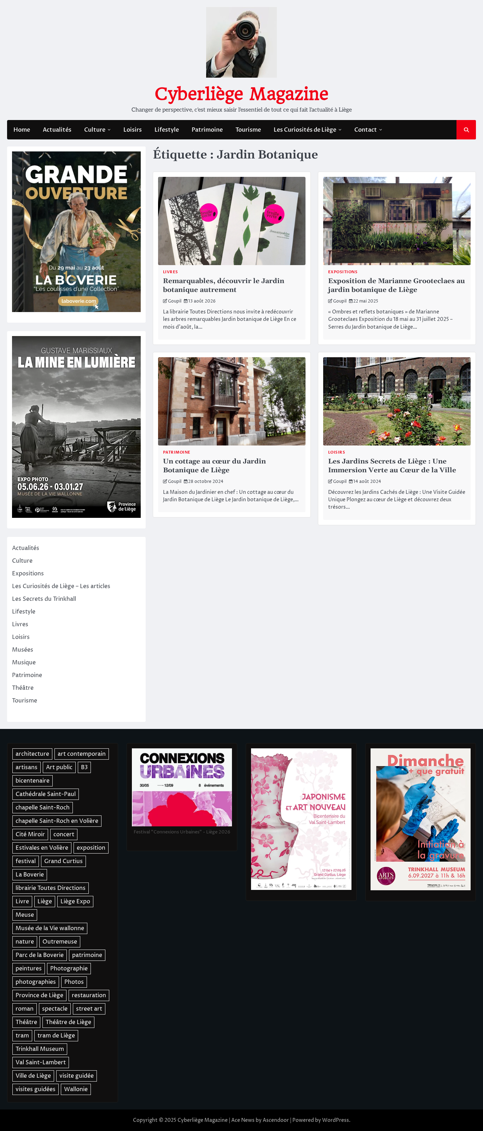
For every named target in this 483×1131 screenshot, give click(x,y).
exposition (91, 848)
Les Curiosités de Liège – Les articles (61, 586)
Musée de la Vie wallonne (50, 928)
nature (25, 942)
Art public (59, 767)
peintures (29, 969)
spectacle (55, 1009)
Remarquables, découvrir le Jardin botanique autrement (223, 285)
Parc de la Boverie (40, 955)
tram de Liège (56, 1036)
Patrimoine (207, 130)
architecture (32, 754)
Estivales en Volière (42, 848)
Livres (170, 272)
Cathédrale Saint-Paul (46, 794)
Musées (22, 650)
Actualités (57, 130)
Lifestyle (167, 130)
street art (89, 1009)
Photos (74, 982)
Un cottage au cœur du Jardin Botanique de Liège (214, 466)
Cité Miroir (30, 834)
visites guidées (36, 1089)
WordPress (335, 1120)
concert (63, 834)
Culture (94, 130)
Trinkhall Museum (40, 1049)
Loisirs (132, 130)
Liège (44, 901)
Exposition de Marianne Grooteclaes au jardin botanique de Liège (396, 285)
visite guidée (76, 1076)
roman (25, 1009)
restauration (89, 995)
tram (22, 1036)
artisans (26, 767)
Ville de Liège (33, 1076)
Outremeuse (59, 942)
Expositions (343, 272)
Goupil (174, 301)
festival (26, 861)
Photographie (69, 969)
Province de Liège (39, 995)
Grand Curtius (63, 861)
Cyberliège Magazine (241, 94)
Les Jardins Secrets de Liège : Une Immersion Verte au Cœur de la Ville (392, 466)
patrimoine (87, 955)
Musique (24, 662)
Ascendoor (276, 1120)
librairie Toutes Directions (51, 888)
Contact (365, 130)
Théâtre (23, 688)
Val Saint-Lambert (41, 1062)
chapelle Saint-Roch (43, 808)
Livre (22, 901)
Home (21, 130)
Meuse (25, 915)
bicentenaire (33, 781)
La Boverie (30, 875)
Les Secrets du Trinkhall (44, 599)
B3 (84, 767)
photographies (36, 982)
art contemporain (82, 754)
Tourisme (248, 130)
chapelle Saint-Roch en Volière (57, 821)
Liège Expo (75, 901)
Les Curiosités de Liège (305, 130)
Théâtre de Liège (68, 1022)
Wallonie (76, 1089)
